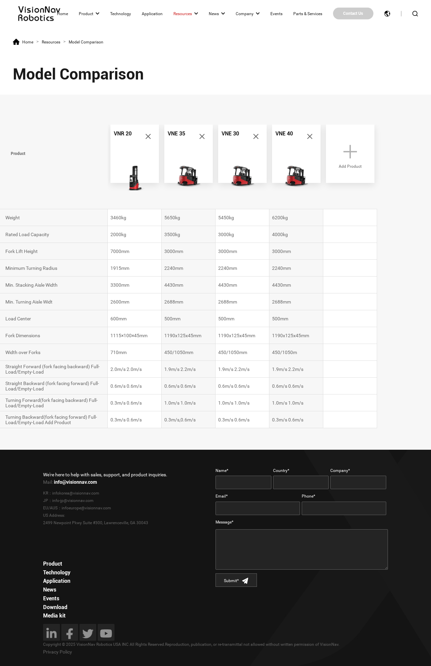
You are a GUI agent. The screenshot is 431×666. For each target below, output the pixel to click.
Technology (120, 13)
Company (245, 13)
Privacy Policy (57, 652)
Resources (182, 13)
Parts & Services (307, 13)
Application (152, 13)
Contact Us (353, 13)
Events (276, 13)
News (214, 13)
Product (86, 13)
